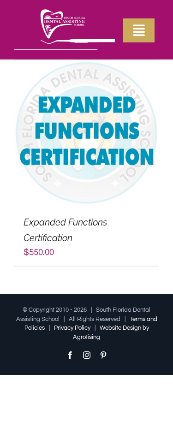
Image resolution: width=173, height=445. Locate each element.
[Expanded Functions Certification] (86, 66)
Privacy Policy (72, 328)
